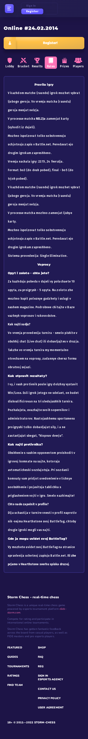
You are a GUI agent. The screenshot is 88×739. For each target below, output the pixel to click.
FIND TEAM (15, 685)
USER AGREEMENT (51, 707)
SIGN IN (43, 676)
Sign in (31, 5)
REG (41, 666)
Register (32, 11)
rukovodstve (46, 315)
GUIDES (12, 657)
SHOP (42, 647)
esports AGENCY (50, 679)
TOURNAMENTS (18, 666)
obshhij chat (17, 341)
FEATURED (14, 647)
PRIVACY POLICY (49, 698)
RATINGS (13, 676)
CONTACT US (47, 689)
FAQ (41, 657)
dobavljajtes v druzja (62, 341)
